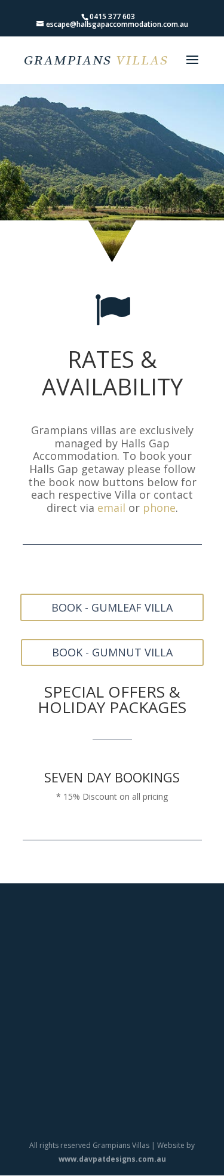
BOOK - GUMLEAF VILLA (112, 607)
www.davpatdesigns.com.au (112, 1159)
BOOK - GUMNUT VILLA (112, 652)
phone (159, 508)
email (111, 508)
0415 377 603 (112, 16)
